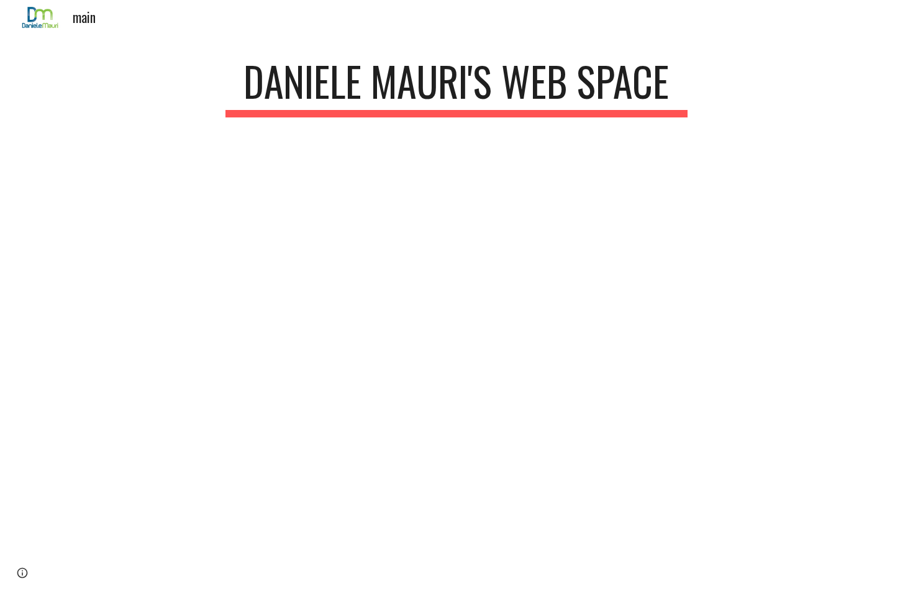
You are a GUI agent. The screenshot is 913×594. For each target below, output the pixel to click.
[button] (22, 573)
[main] (456, 87)
